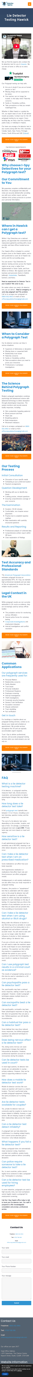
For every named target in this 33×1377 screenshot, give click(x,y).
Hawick (23, 64)
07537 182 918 (18, 1237)
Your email (5, 1257)
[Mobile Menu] (29, 4)
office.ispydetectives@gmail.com (15, 299)
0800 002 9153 (7, 296)
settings (19, 1371)
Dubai (26, 133)
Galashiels (13, 275)
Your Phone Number (9, 1266)
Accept (5, 1374)
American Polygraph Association (18, 575)
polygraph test (12, 810)
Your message (6, 1275)
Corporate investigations (15, 622)
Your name (5, 1248)
